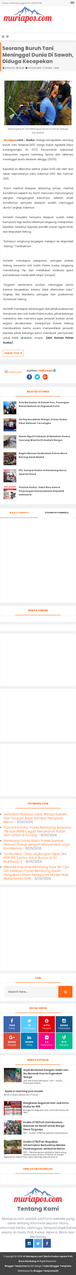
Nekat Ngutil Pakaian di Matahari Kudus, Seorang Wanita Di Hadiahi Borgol (45, 438)
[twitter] (38, 1244)
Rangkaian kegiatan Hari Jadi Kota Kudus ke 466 (46, 1104)
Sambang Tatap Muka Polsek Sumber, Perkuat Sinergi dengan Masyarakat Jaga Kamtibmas (37, 844)
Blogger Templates (16, 1265)
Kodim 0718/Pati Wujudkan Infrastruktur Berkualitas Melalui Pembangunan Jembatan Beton (44, 1145)
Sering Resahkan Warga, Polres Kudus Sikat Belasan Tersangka (43, 421)
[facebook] (47, 1244)
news (56, 67)
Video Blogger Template (57, 1265)
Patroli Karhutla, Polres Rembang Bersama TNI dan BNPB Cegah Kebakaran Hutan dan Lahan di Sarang (37, 831)
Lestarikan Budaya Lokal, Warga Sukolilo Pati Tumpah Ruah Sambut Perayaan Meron (35, 818)
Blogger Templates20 (46, 1270)
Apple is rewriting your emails (24, 1091)
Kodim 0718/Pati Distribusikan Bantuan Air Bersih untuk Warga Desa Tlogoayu (43, 1125)
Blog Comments (20, 512)
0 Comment (35, 67)
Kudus (48, 67)
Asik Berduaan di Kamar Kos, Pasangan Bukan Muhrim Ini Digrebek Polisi (44, 404)
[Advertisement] (39, 27)
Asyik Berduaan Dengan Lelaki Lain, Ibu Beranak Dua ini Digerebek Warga (46, 1073)
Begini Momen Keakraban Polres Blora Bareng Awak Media (43, 455)
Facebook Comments (57, 512)
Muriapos (10, 140)
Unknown (46, 371)
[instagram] (29, 1244)
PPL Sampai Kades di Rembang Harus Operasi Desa (43, 472)
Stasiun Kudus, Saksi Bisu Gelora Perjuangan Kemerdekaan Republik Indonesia (41, 491)
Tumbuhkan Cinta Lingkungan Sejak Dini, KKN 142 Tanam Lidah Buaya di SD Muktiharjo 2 (35, 858)
